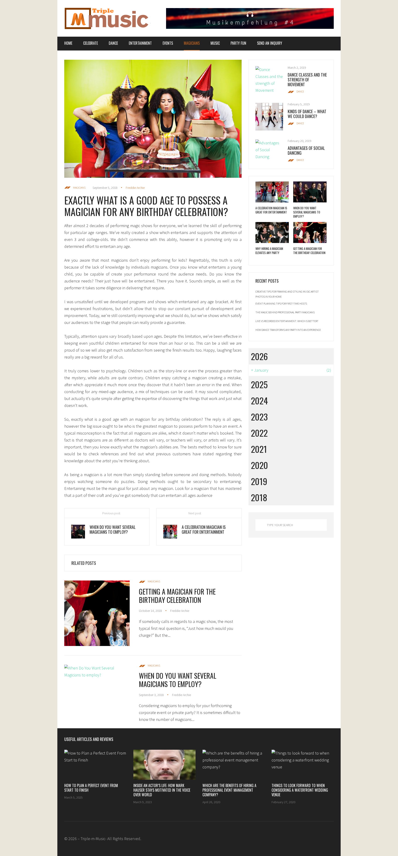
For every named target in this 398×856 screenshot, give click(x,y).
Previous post (111, 513)
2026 (259, 356)
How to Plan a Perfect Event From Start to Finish (91, 788)
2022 (259, 432)
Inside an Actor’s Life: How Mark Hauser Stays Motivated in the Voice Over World (161, 790)
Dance (113, 43)
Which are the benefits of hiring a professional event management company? (229, 790)
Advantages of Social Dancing (306, 150)
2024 (259, 400)
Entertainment (140, 43)
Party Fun (238, 43)
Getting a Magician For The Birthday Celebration (177, 595)
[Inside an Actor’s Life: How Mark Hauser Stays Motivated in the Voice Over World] (164, 765)
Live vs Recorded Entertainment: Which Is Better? (286, 321)
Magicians (192, 43)
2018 (259, 497)
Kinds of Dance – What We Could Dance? (307, 113)
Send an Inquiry (269, 43)
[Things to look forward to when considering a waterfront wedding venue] (303, 765)
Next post (194, 513)
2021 (259, 448)
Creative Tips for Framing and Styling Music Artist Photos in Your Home (287, 294)
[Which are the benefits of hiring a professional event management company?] (233, 765)
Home (68, 43)
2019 (259, 481)
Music (215, 43)
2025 (259, 384)
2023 (259, 416)
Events (168, 43)
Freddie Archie (135, 188)
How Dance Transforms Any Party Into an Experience (288, 330)
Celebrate (90, 43)
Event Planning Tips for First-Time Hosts (281, 303)
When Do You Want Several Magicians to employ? (177, 679)
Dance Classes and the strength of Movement (307, 79)
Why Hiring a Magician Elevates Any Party (269, 250)
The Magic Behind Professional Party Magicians (285, 312)
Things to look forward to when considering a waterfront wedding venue (300, 790)
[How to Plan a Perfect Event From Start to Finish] (95, 765)
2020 (259, 465)
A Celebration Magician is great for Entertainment (271, 210)
